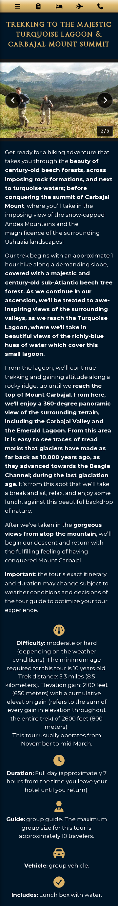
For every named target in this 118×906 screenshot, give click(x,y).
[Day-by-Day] (38, 6)
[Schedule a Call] (100, 6)
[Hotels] (59, 6)
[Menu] (18, 6)
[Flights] (80, 6)
